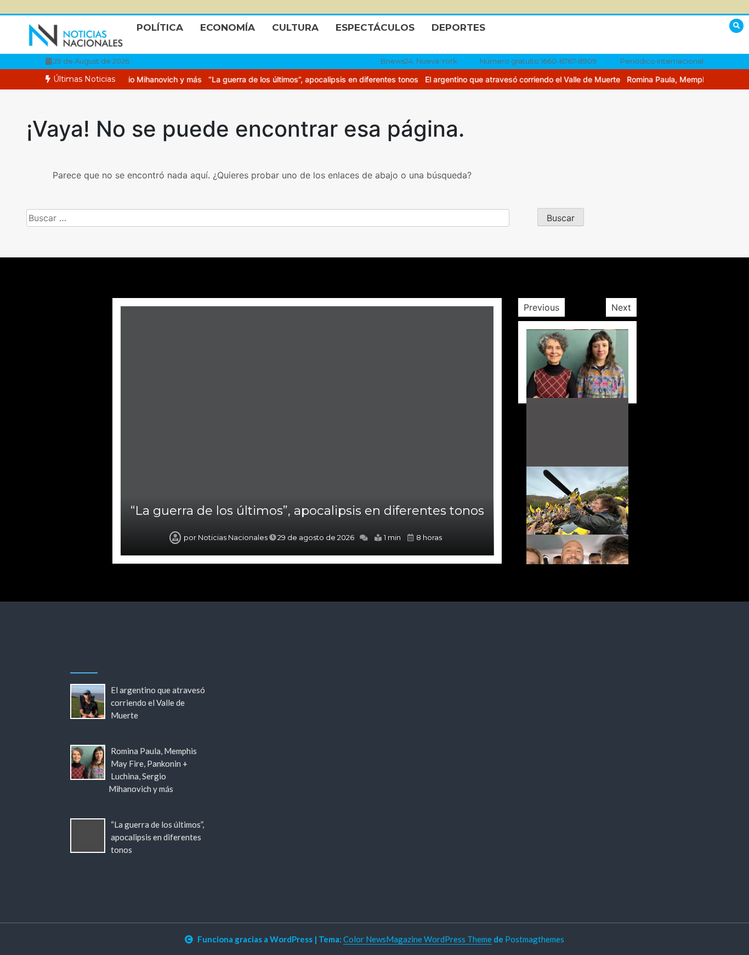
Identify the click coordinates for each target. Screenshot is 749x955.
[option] (300, 79)
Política (160, 27)
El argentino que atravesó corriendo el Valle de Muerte (508, 79)
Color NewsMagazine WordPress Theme (417, 939)
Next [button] (621, 307)
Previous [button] (541, 307)
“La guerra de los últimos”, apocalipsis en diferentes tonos (300, 79)
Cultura (295, 27)
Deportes (458, 27)
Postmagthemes (534, 939)
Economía (227, 27)
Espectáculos (375, 27)
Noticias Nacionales (233, 537)
